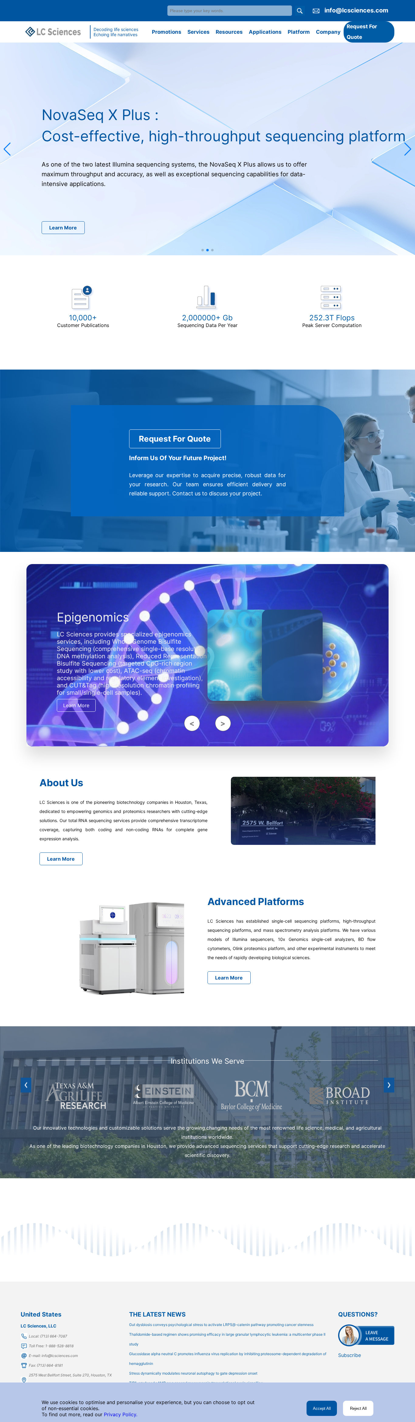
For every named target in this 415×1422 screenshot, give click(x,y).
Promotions (166, 32)
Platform (299, 32)
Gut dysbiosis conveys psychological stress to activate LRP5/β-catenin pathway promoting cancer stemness (221, 1324)
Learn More (63, 228)
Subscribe (349, 1355)
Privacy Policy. (119, 1414)
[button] (7, 149)
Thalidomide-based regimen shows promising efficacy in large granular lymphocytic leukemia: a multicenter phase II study (227, 1339)
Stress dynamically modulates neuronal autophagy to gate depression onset (193, 1373)
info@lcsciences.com (356, 10)
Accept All (322, 1408)
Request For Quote (362, 31)
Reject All (358, 1408)
